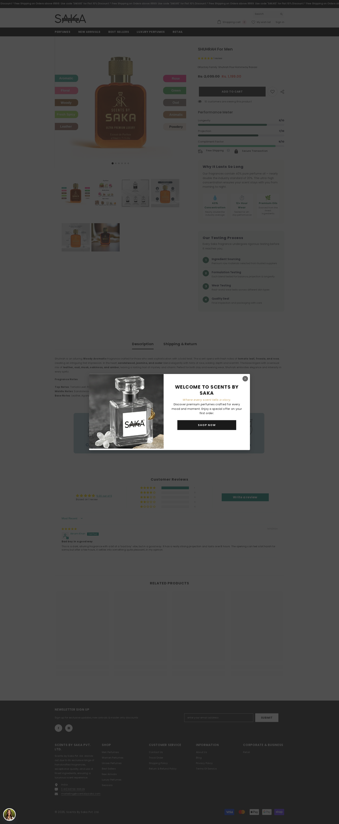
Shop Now (207, 425)
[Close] (245, 379)
